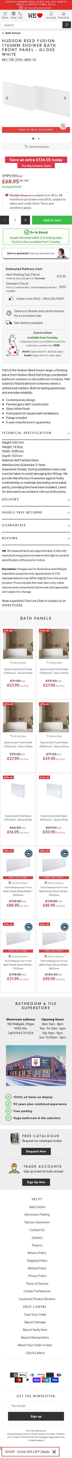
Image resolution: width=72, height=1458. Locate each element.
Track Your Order (35, 1314)
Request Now (36, 1151)
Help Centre (37, 1207)
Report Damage (35, 1322)
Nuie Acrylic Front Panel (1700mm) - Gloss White (18, 670)
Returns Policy (37, 1253)
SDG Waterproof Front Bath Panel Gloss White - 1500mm (18, 890)
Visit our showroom (37, 1222)
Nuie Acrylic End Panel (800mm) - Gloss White (54, 817)
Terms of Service (37, 1283)
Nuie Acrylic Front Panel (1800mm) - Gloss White (54, 744)
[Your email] (36, 1405)
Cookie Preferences (37, 1291)
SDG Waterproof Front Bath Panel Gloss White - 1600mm (54, 890)
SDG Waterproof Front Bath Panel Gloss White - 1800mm (54, 964)
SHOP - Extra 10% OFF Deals (27, 1452)
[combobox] (36, 24)
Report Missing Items (35, 1337)
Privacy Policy (37, 1275)
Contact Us (37, 1230)
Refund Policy (37, 1268)
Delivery (37, 1237)
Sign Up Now (36, 1182)
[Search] (66, 24)
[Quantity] (15, 220)
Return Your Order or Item (35, 1345)
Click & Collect (35, 1353)
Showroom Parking (37, 1214)
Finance (37, 1245)
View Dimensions (39, 146)
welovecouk (40, 1430)
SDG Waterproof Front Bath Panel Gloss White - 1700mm (18, 964)
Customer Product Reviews (37, 1299)
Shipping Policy (37, 1260)
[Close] (54, 1451)
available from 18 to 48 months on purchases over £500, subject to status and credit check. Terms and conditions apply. (38, 201)
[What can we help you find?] (36, 25)
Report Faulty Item (35, 1329)
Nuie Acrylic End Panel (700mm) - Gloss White (18, 817)
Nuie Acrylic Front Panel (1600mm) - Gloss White (18, 744)
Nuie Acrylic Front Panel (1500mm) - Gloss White (54, 670)
